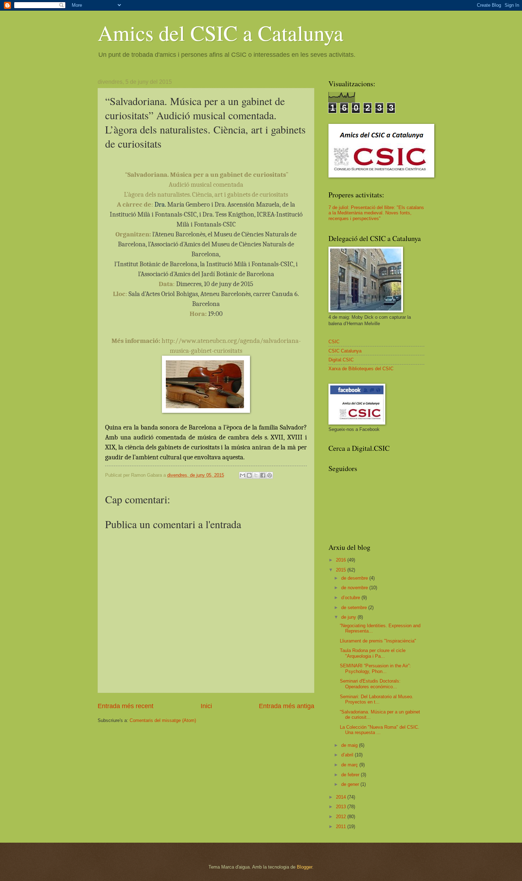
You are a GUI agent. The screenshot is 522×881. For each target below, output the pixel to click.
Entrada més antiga (286, 706)
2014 (341, 797)
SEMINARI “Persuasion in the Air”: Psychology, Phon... (375, 668)
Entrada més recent (125, 706)
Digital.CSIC (341, 359)
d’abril (348, 754)
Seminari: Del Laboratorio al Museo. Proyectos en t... (376, 699)
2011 (341, 826)
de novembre (355, 587)
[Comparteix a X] (256, 475)
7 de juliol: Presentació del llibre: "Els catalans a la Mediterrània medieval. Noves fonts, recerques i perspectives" (376, 213)
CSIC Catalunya (344, 351)
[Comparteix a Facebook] (262, 475)
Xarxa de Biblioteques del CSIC (360, 368)
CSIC (333, 341)
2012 (341, 816)
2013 (341, 806)
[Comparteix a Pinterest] (269, 475)
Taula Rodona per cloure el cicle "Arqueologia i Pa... (373, 653)
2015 (341, 570)
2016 (341, 560)
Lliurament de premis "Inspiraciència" (378, 641)
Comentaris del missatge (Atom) (163, 720)
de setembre (354, 607)
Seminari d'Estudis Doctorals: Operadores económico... (370, 683)
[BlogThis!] (249, 475)
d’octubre (351, 597)
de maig (350, 745)
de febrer (351, 774)
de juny (349, 617)
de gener (350, 784)
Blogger (304, 867)
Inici (206, 706)
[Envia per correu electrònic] (242, 475)
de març (350, 764)
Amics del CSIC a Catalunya (220, 32)
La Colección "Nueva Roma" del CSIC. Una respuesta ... (379, 729)
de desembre (355, 578)
